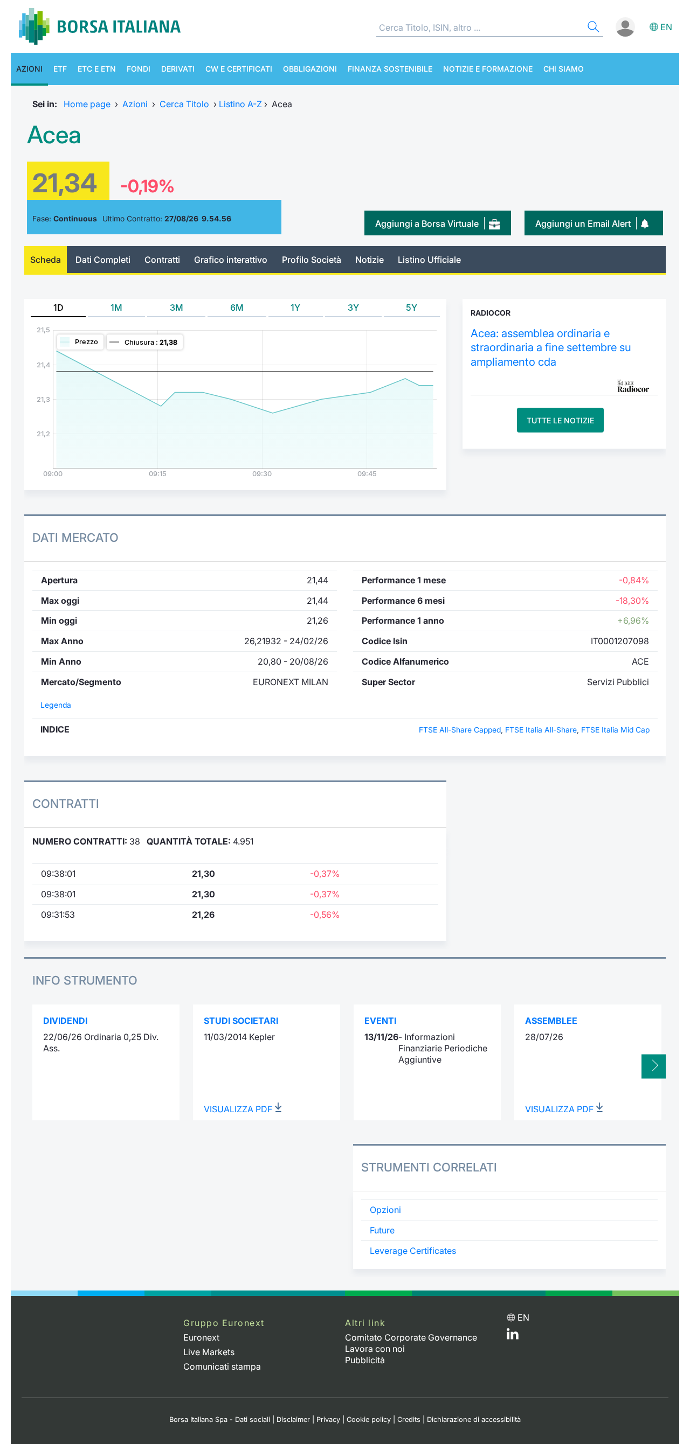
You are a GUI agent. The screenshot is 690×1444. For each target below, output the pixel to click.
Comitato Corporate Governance (411, 1337)
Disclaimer (293, 1419)
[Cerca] (592, 28)
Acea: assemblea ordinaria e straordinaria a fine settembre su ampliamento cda (551, 347)
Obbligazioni (310, 68)
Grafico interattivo (230, 259)
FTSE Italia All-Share (541, 730)
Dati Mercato (75, 538)
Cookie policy (369, 1419)
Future (382, 1230)
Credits (408, 1419)
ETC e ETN (97, 68)
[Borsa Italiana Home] (100, 26)
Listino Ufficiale (429, 259)
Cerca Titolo (184, 104)
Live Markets (208, 1352)
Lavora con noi (375, 1348)
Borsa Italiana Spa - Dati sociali (219, 1419)
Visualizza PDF (239, 1109)
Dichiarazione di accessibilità (474, 1419)
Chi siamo (563, 68)
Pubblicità (365, 1360)
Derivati (178, 68)
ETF (60, 68)
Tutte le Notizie (560, 420)
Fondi (138, 68)
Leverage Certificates (413, 1250)
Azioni (29, 68)
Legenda (55, 705)
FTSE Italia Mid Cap (615, 730)
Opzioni (385, 1209)
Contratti (162, 259)
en (666, 27)
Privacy (328, 1419)
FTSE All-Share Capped (460, 730)
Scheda (45, 259)
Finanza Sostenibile (390, 68)
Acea (54, 134)
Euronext (201, 1337)
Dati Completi (102, 259)
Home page (87, 104)
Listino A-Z (240, 104)
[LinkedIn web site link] (513, 1336)
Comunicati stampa (222, 1366)
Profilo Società (311, 259)
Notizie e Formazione (488, 68)
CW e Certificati (238, 68)
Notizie (369, 259)
